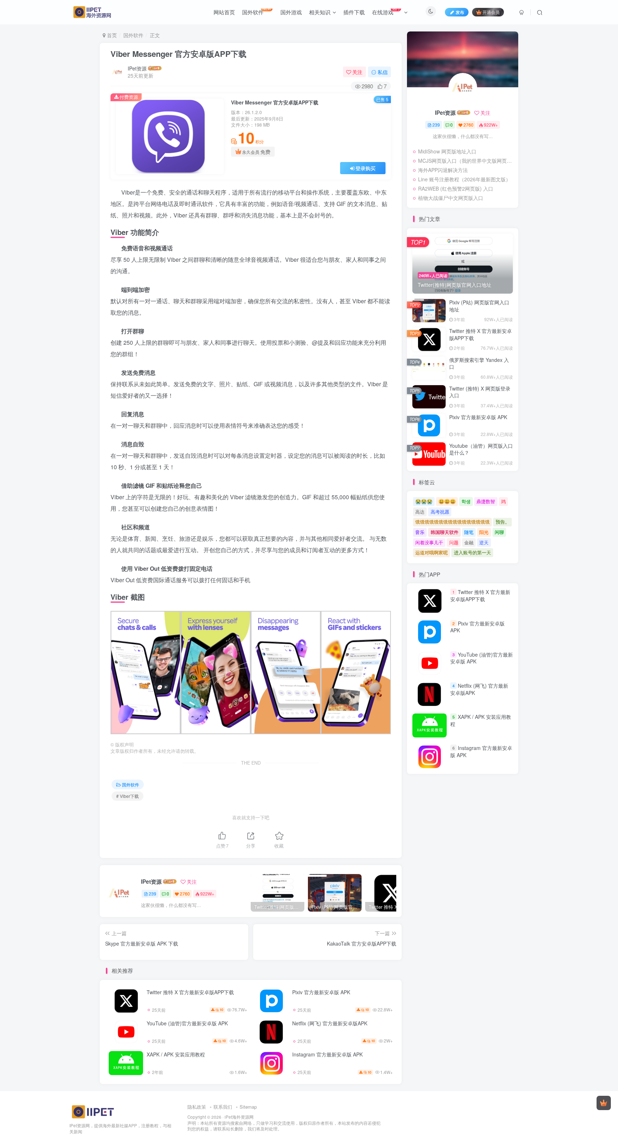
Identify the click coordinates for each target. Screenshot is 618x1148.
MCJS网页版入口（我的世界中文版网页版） (466, 160)
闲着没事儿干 (429, 542)
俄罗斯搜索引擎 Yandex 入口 (479, 363)
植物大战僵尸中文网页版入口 (450, 197)
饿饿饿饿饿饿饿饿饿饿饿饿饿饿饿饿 (452, 521)
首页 (111, 35)
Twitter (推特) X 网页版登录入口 (479, 392)
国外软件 (133, 35)
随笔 (469, 532)
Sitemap (248, 1106)
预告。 (503, 521)
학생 (466, 501)
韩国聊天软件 (444, 532)
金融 (469, 542)
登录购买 (365, 168)
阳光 (484, 532)
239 (152, 894)
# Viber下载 (127, 796)
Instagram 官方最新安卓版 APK (327, 1054)
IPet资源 (137, 68)
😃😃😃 (447, 501)
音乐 (420, 532)
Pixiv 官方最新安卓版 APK (321, 992)
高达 (420, 511)
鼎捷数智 (485, 501)
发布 (460, 12)
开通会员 (491, 12)
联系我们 (223, 1106)
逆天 (484, 542)
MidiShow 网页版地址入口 (447, 151)
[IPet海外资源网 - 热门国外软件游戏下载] (92, 1111)
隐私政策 (196, 1106)
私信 (383, 71)
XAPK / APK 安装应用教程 (176, 1054)
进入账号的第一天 (472, 552)
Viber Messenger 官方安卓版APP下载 (178, 53)
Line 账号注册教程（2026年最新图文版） (464, 179)
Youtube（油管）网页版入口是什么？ (481, 449)
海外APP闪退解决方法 (443, 169)
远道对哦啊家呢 (431, 552)
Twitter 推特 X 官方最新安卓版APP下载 (190, 992)
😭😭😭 (423, 501)
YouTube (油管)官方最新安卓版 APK (187, 1023)
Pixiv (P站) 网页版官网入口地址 (479, 306)
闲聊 (499, 532)
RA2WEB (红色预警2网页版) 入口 (455, 188)
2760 (185, 894)
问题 (453, 542)
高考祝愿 (440, 511)
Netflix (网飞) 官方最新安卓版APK (329, 1023)
